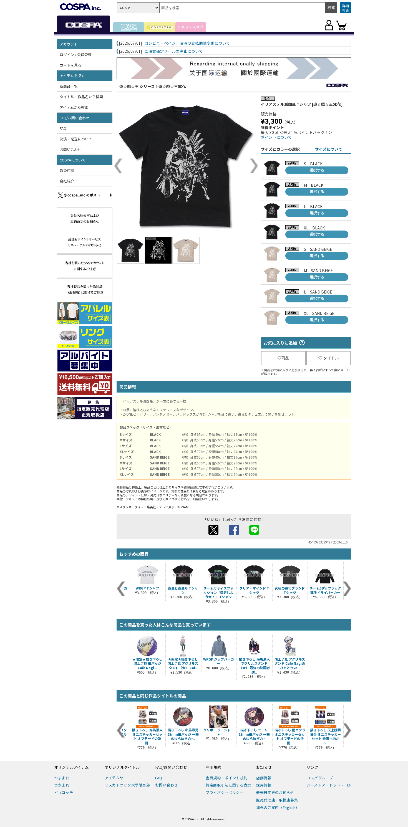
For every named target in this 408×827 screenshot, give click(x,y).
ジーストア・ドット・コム (329, 785)
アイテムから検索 (74, 107)
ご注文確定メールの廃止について (174, 51)
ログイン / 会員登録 (76, 54)
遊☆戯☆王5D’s (172, 86)
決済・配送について (76, 138)
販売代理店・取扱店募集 (277, 800)
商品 (285, 358)
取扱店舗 (67, 170)
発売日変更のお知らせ (275, 792)
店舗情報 (263, 777)
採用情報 (263, 785)
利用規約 (213, 767)
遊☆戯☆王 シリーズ (137, 86)
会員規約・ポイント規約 (226, 777)
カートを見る (70, 65)
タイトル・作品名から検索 (81, 96)
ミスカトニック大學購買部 (127, 785)
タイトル (331, 358)
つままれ (61, 777)
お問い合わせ (70, 149)
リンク (312, 767)
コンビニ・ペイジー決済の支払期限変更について (187, 43)
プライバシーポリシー (225, 792)
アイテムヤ (114, 777)
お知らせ (264, 767)
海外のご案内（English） (277, 807)
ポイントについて (276, 137)
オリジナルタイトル (122, 767)
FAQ (63, 128)
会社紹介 (67, 181)
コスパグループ (320, 777)
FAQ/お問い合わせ (171, 767)
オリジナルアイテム (71, 767)
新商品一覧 (69, 86)
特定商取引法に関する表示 (228, 785)
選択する (317, 170)
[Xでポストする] (213, 533)
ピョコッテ (63, 792)
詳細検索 (345, 7)
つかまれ (61, 785)
